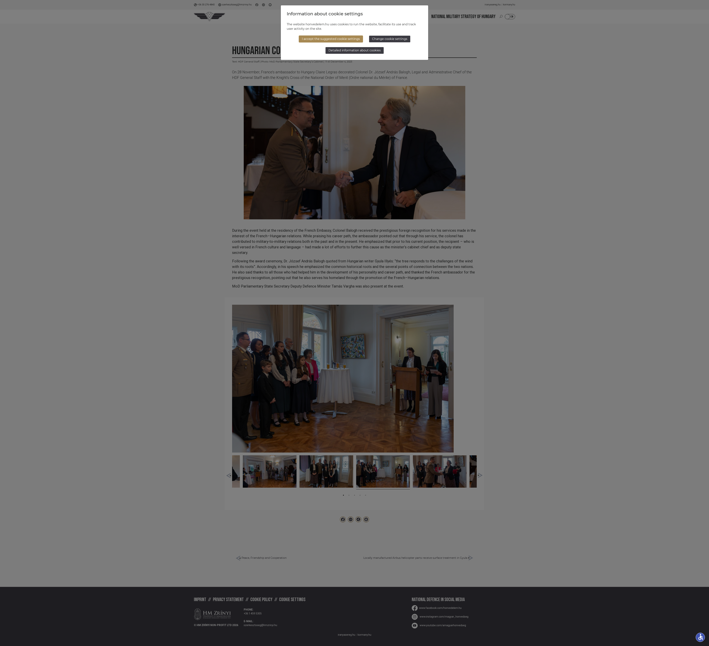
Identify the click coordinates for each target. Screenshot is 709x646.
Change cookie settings (389, 39)
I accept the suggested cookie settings (331, 39)
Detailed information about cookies (354, 50)
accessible (700, 637)
